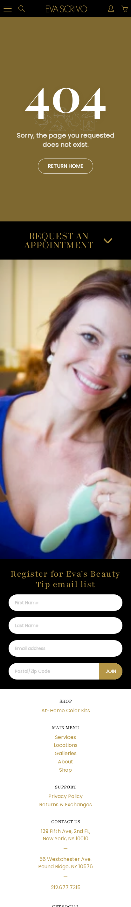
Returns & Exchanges (65, 804)
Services (65, 737)
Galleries (66, 753)
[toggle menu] (7, 8)
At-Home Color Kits (65, 710)
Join (111, 671)
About (65, 761)
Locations (66, 745)
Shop (65, 770)
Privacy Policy (65, 796)
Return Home (65, 166)
